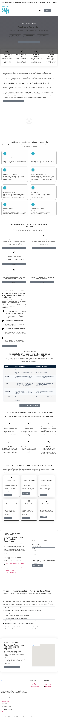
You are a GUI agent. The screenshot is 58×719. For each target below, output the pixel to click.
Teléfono (33, 548)
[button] (40, 10)
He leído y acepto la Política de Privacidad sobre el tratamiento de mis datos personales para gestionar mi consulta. (43, 562)
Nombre (33, 540)
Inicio (23, 23)
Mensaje (33, 552)
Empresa (46, 540)
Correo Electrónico (36, 544)
